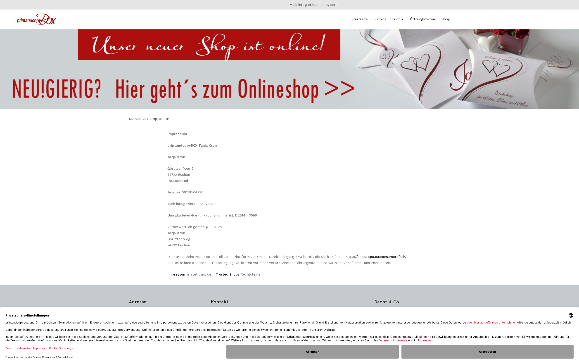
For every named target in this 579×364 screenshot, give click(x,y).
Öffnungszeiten (422, 19)
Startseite (359, 19)
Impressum (176, 274)
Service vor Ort (387, 19)
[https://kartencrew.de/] (289, 69)
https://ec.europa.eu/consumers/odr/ (376, 257)
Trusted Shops (228, 274)
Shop (446, 19)
